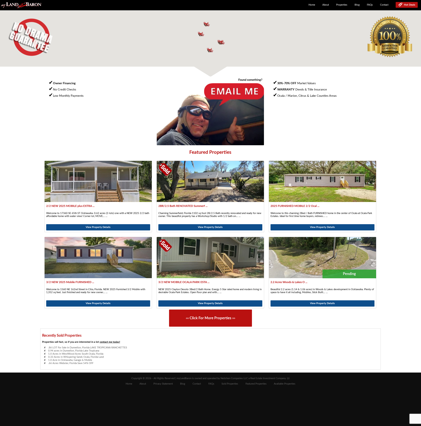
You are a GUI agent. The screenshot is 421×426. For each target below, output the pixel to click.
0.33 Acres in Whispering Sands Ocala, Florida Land (76, 354)
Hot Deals (409, 5)
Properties (341, 5)
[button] (221, 42)
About (325, 5)
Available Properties (284, 384)
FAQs (370, 5)
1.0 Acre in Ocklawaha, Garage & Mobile (70, 357)
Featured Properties (256, 384)
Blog (357, 5)
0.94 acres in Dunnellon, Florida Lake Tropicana (73, 347)
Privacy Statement (163, 384)
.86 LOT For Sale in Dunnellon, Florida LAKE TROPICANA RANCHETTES (87, 363)
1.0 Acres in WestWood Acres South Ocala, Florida (75, 351)
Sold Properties (230, 384)
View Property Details (98, 227)
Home (312, 5)
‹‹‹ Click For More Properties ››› (210, 318)
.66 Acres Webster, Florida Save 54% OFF (70, 360)
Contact (384, 5)
